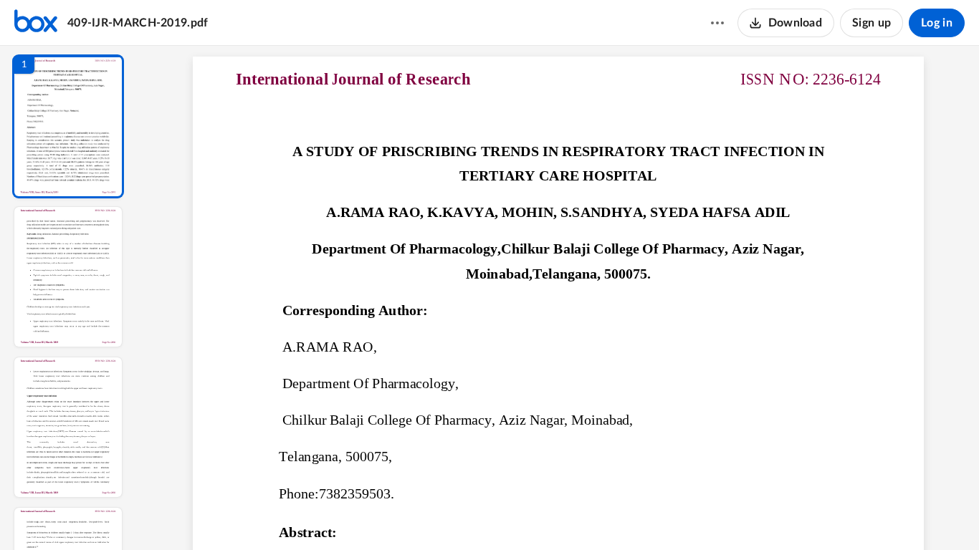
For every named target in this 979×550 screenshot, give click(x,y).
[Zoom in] (608, 515)
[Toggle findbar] (452, 514)
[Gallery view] (664, 514)
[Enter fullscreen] (690, 514)
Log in (936, 23)
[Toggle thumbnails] (426, 514)
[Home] (35, 23)
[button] (68, 126)
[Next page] (529, 515)
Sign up (871, 23)
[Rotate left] (637, 514)
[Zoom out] (559, 515)
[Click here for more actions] (717, 23)
